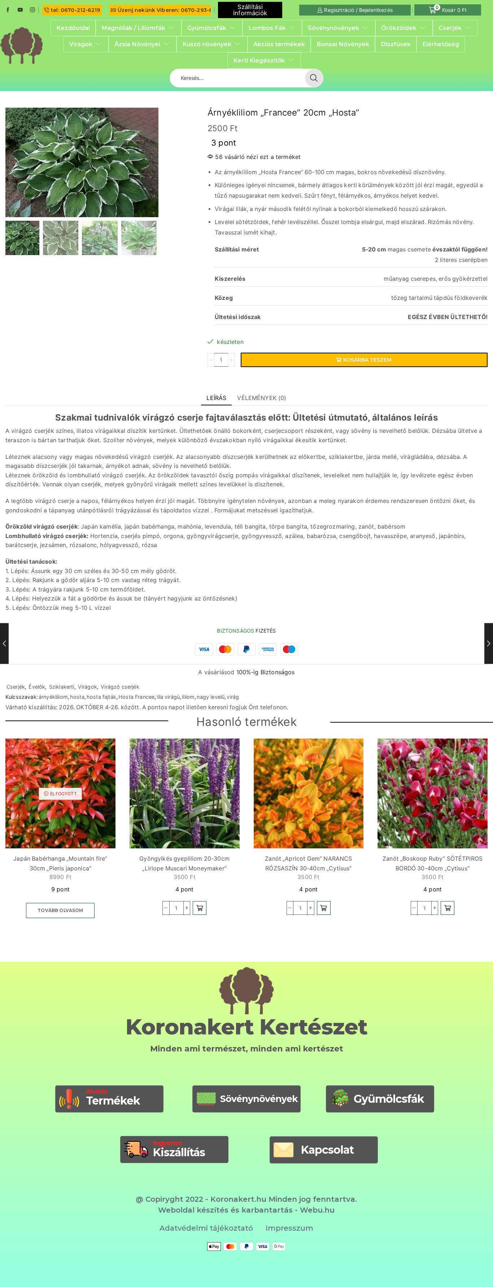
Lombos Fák (267, 27)
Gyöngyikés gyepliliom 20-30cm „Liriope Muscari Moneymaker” (184, 863)
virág (233, 697)
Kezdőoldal (73, 27)
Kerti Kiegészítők (259, 60)
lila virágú (168, 697)
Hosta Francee (136, 697)
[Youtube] (20, 10)
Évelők (37, 687)
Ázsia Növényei (137, 44)
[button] (199, 908)
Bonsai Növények (343, 44)
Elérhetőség (440, 44)
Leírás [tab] (216, 397)
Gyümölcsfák (206, 27)
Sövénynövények (333, 27)
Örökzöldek (398, 27)
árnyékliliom (53, 697)
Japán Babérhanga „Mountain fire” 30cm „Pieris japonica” (60, 863)
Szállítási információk (250, 10)
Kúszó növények (206, 44)
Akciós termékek (279, 44)
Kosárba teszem (367, 360)
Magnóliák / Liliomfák (133, 27)
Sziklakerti (61, 687)
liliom (188, 697)
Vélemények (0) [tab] (261, 397)
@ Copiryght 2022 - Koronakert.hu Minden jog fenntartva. (246, 1199)
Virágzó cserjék (120, 687)
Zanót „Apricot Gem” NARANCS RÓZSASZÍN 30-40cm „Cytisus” (308, 863)
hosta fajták (101, 697)
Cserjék (450, 27)
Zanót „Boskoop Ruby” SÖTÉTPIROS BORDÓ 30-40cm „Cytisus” (433, 863)
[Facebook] (7, 10)
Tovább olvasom (60, 910)
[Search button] (314, 78)
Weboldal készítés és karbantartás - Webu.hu (246, 1210)
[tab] (216, 398)
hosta (77, 697)
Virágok (80, 44)
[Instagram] (32, 10)
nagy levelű (210, 697)
